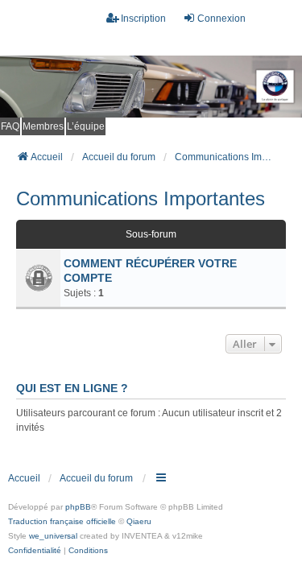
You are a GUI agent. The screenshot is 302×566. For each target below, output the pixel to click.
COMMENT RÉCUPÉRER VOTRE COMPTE (150, 270)
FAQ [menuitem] (10, 126)
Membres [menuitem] (43, 126)
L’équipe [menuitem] (86, 126)
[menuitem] (34, 550)
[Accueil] (151, 86)
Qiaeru (138, 521)
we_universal (53, 535)
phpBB (78, 506)
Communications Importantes (140, 198)
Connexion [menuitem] (221, 18)
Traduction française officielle (62, 521)
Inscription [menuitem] (143, 18)
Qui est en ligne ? (72, 388)
